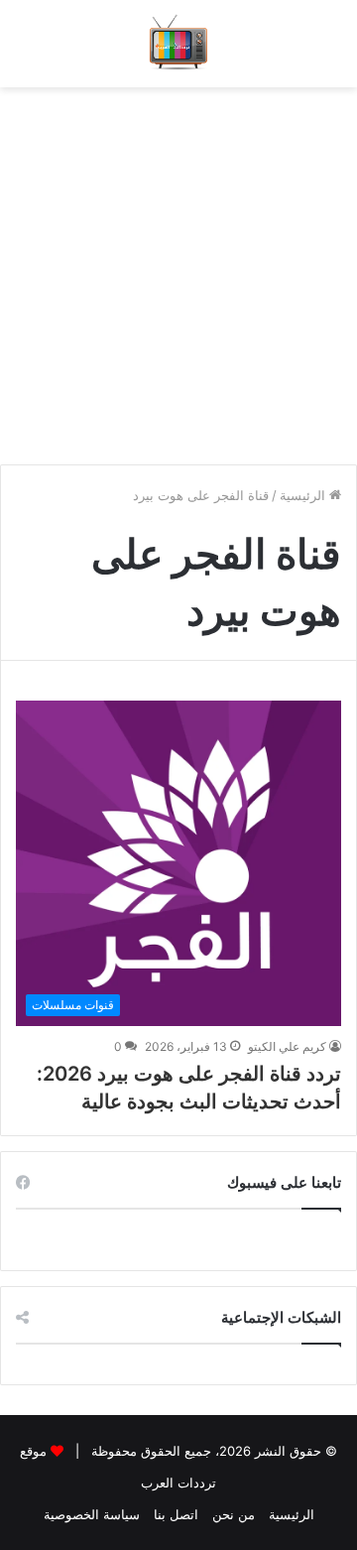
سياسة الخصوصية (92, 1514)
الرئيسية (304, 495)
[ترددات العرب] (179, 43)
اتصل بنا (176, 1514)
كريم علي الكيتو (287, 1046)
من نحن (233, 1514)
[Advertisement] (178, 266)
